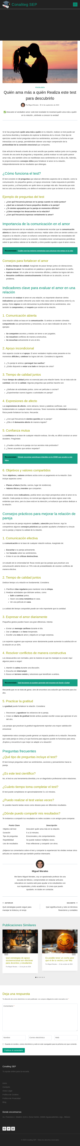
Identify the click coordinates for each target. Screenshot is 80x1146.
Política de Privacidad (11, 1098)
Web (57, 1038)
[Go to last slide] (6, 952)
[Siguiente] (74, 952)
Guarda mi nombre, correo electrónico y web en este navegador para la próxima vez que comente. (41, 1044)
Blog (4, 1102)
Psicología (40, 87)
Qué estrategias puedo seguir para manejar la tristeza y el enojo (16, 906)
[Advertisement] (40, 25)
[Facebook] (4, 1129)
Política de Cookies (10, 1095)
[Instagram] (13, 1129)
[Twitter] (9, 1129)
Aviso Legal (7, 1091)
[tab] (35, 977)
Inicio (4, 1083)
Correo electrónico (37, 1038)
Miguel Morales (40, 871)
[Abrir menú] (75, 4)
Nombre (6, 1038)
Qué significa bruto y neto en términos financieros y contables (62, 906)
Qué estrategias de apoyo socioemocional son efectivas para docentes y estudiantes (19, 960)
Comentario (8, 1006)
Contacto (6, 1087)
